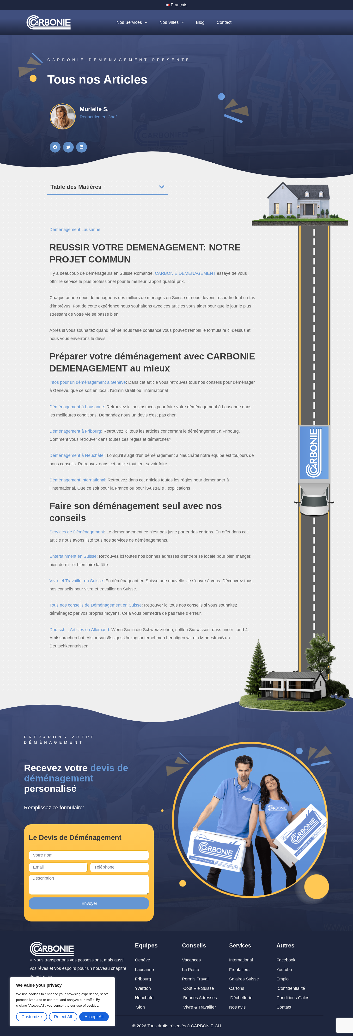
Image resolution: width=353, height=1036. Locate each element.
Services (240, 945)
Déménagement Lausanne (74, 229)
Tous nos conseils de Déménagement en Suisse (95, 605)
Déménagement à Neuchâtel (76, 455)
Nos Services (129, 22)
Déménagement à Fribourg (75, 431)
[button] (55, 147)
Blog (200, 22)
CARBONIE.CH (206, 1025)
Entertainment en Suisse (73, 556)
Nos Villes (169, 22)
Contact (224, 22)
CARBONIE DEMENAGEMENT (185, 273)
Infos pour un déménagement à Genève (87, 382)
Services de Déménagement (76, 532)
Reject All (63, 1016)
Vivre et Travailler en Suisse (76, 580)
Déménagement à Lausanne (76, 406)
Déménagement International (77, 480)
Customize (31, 1016)
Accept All (94, 1016)
